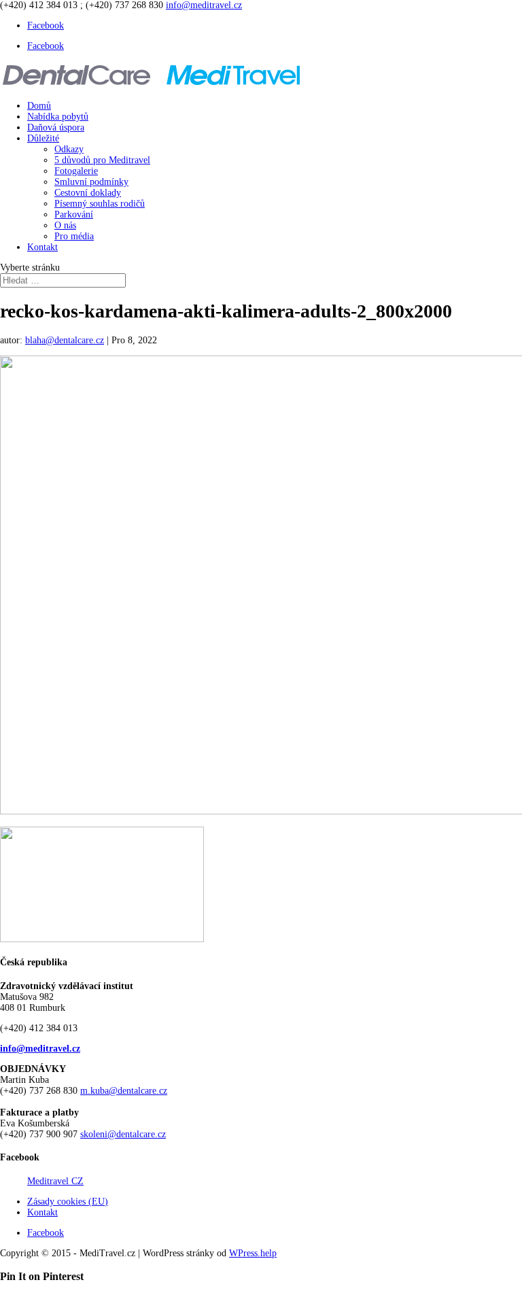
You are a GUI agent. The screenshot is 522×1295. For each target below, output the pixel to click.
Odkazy (69, 149)
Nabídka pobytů (57, 116)
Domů (39, 106)
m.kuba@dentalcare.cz (123, 1091)
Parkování (73, 214)
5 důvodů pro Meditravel (102, 160)
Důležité (43, 138)
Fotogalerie (76, 171)
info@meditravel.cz (40, 1048)
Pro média (74, 236)
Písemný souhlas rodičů (99, 203)
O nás (65, 225)
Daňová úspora (55, 127)
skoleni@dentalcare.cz (123, 1134)
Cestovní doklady (87, 193)
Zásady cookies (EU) (67, 1201)
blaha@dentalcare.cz (64, 340)
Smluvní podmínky (91, 182)
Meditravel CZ (55, 1181)
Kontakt (42, 247)
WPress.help (253, 1253)
